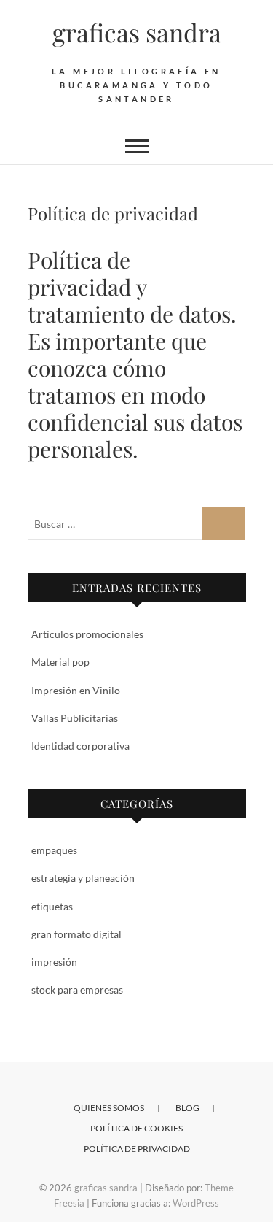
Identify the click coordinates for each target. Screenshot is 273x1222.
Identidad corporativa (80, 745)
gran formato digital (76, 934)
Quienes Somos (109, 1107)
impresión (54, 962)
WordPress (196, 1203)
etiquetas (52, 906)
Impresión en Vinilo (75, 690)
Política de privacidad (137, 1148)
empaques (54, 850)
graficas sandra (136, 32)
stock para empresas (77, 989)
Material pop (60, 662)
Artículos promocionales (87, 634)
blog (187, 1107)
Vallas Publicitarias (74, 718)
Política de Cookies (136, 1128)
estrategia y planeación (83, 878)
